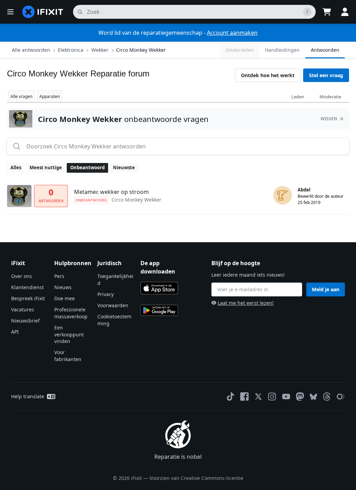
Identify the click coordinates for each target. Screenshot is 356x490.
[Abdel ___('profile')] (282, 195)
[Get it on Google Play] (159, 310)
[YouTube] (286, 396)
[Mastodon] (300, 396)
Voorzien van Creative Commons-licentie (196, 478)
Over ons (21, 276)
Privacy (105, 294)
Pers (59, 276)
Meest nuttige (46, 167)
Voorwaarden (112, 305)
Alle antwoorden (31, 50)
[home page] (42, 12)
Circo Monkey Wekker (141, 50)
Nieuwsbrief (25, 320)
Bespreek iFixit (28, 298)
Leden (297, 96)
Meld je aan (325, 289)
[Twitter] (258, 396)
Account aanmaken (232, 32)
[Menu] (10, 12)
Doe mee (64, 298)
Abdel (304, 190)
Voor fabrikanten (67, 355)
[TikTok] (230, 396)
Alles (15, 167)
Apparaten (49, 96)
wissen (329, 119)
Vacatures (22, 309)
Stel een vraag (326, 75)
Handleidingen (282, 50)
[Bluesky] (313, 396)
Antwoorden (325, 50)
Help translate (27, 396)
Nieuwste (124, 167)
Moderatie (330, 96)
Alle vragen (21, 96)
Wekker (99, 50)
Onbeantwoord (87, 167)
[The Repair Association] (341, 396)
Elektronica (70, 50)
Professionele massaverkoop (71, 313)
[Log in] (345, 12)
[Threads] (327, 396)
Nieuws (63, 287)
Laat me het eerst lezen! (246, 303)
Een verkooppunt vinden (69, 334)
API (15, 331)
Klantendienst (27, 287)
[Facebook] (244, 396)
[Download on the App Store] (159, 288)
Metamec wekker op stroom (111, 192)
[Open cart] (327, 12)
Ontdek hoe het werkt (267, 75)
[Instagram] (272, 396)
